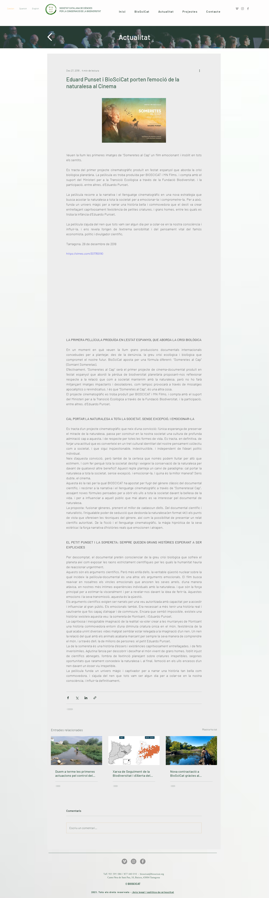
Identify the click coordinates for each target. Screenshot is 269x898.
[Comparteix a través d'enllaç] (95, 698)
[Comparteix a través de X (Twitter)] (77, 698)
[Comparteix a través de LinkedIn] (86, 698)
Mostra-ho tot (209, 729)
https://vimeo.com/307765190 (84, 253)
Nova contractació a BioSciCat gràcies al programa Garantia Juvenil (189, 773)
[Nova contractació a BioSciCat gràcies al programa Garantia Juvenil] (191, 750)
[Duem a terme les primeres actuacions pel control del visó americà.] (76, 750)
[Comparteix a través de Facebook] (68, 698)
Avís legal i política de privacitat (153, 892)
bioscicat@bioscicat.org (152, 874)
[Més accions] (199, 70)
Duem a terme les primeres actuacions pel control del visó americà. (75, 773)
